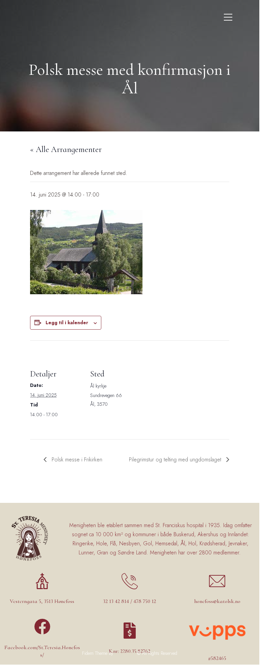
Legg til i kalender (67, 322)
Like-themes (125, 653)
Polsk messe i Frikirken (76, 459)
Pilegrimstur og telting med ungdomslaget (176, 459)
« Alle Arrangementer (66, 149)
